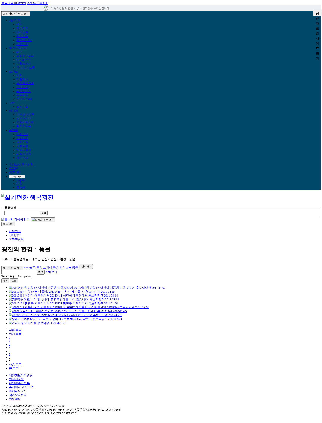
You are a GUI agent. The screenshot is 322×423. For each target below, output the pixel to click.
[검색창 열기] (15, 219)
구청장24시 (23, 63)
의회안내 (22, 134)
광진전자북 (23, 126)
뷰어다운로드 (18, 391)
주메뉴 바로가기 (37, 3)
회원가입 (15, 172)
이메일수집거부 (19, 383)
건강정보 (22, 87)
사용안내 (15, 231)
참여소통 (22, 32)
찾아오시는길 (18, 395)
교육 (12, 102)
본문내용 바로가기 (13, 3)
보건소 (13, 71)
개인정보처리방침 (21, 375)
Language (15, 176)
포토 (14, 280)
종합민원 (22, 28)
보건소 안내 (24, 99)
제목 (5, 280)
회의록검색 (23, 149)
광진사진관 (23, 118)
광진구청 (15, 20)
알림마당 (22, 95)
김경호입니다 (25, 55)
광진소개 (22, 44)
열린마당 (22, 157)
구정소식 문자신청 (21, 164)
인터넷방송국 (25, 114)
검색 (40, 272)
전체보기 (51, 272)
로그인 (13, 168)
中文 (19, 183)
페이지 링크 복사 (12, 267)
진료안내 (22, 79)
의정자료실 (23, 153)
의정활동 (22, 146)
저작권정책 (16, 379)
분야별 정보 (24, 40)
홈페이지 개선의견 (21, 387)
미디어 (13, 110)
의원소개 (22, 138)
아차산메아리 (25, 122)
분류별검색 (16, 239)
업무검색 (15, 398)
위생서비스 (23, 91)
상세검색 (15, 235)
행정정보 (22, 36)
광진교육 (22, 106)
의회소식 (22, 142)
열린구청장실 (18, 48)
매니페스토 (23, 59)
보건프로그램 (25, 83)
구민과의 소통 (25, 67)
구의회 (13, 130)
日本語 (20, 187)
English (20, 180)
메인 (19, 24)
